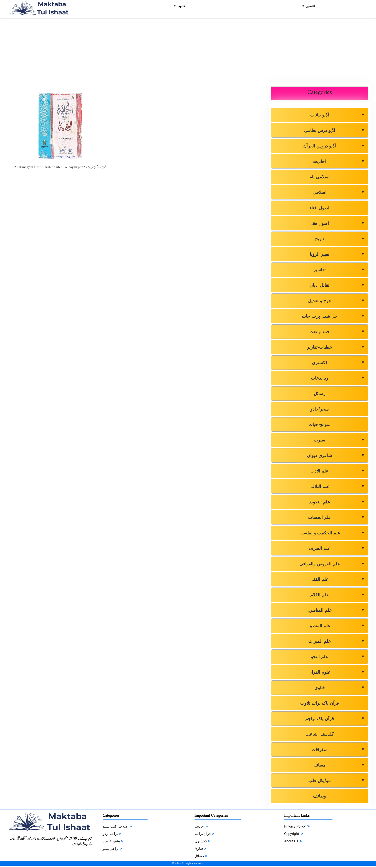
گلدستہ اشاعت (320, 734)
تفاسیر (311, 6)
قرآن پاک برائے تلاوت (319, 703)
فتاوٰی (181, 6)
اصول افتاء (319, 207)
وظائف (319, 796)
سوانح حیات (320, 424)
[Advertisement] (188, 50)
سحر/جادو (320, 409)
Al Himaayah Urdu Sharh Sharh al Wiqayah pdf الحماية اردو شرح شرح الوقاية (60, 167)
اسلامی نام (319, 176)
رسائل (320, 393)
